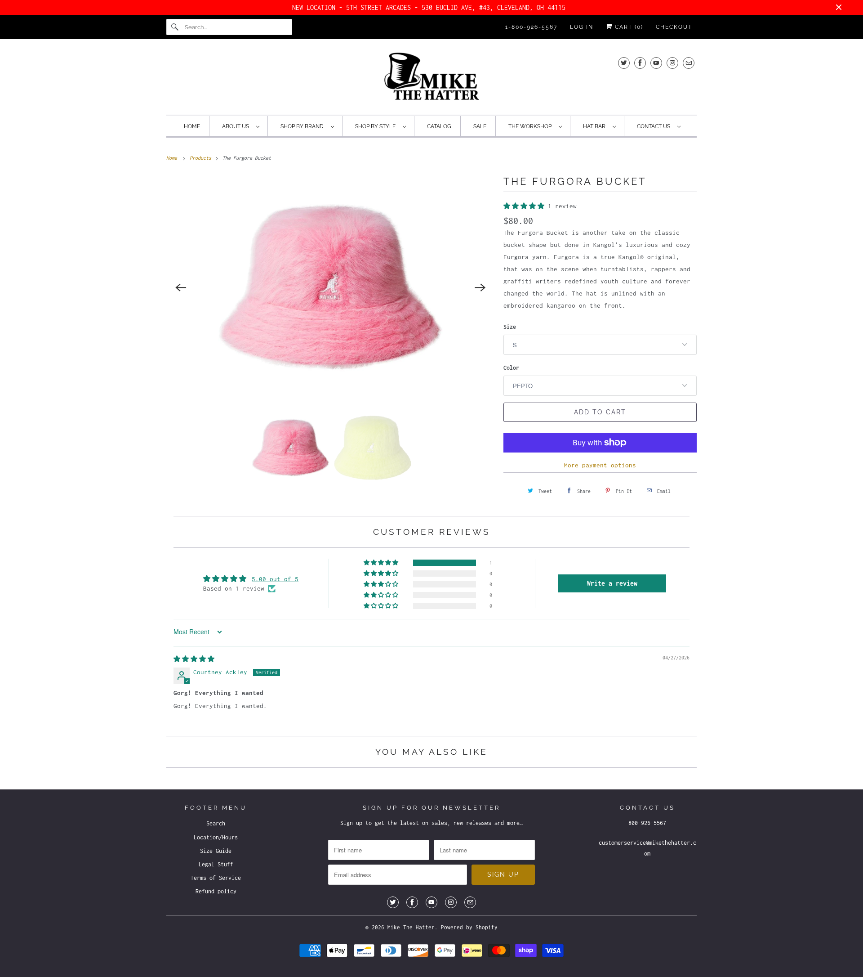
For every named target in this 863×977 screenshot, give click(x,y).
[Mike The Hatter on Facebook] (640, 63)
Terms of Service (216, 877)
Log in (581, 27)
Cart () (628, 27)
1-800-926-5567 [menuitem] (531, 27)
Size (509, 326)
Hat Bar (595, 126)
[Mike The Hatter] (431, 79)
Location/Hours (216, 837)
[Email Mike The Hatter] (688, 63)
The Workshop (531, 126)
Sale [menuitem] (479, 126)
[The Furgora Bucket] (330, 287)
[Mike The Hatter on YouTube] (656, 63)
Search (215, 823)
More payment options (600, 465)
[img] (193, 659)
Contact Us (655, 126)
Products (202, 158)
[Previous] (181, 287)
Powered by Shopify (469, 927)
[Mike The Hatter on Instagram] (672, 63)
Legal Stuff (216, 864)
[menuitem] (240, 126)
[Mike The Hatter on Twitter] (624, 63)
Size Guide (215, 850)
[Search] (175, 27)
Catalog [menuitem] (439, 126)
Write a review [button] (612, 583)
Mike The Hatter (411, 927)
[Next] (480, 287)
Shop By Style (376, 126)
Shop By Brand (303, 126)
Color (511, 367)
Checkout (674, 27)
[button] (525, 206)
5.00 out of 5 (275, 579)
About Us (237, 126)
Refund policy (216, 891)
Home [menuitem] (192, 126)
